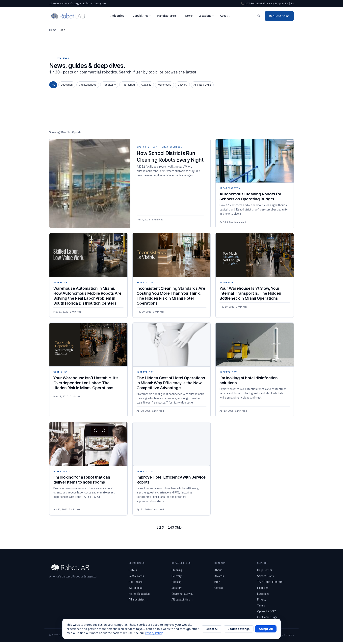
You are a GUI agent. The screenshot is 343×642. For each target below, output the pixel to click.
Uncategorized (87, 84)
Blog (217, 582)
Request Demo (279, 16)
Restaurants (136, 576)
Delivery (182, 84)
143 (171, 527)
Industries (117, 15)
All (53, 84)
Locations (204, 15)
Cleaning (146, 84)
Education (67, 84)
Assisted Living (202, 84)
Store (189, 15)
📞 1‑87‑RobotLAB (251, 3)
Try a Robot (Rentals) (270, 582)
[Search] (258, 15)
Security (177, 588)
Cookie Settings (267, 617)
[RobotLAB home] (68, 16)
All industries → (138, 599)
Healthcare (136, 582)
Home (52, 30)
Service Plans (265, 576)
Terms (261, 605)
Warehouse (164, 84)
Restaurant (128, 84)
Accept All (266, 629)
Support (279, 3)
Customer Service (182, 594)
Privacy (261, 599)
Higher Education (139, 594)
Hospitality (109, 84)
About (224, 15)
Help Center (264, 570)
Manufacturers (166, 15)
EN (286, 3)
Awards (219, 576)
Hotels (133, 570)
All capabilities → (182, 599)
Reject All (211, 629)
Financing (268, 3)
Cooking (177, 582)
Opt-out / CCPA (266, 611)
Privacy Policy (153, 633)
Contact (219, 588)
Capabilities (140, 15)
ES (292, 3)
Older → (181, 527)
